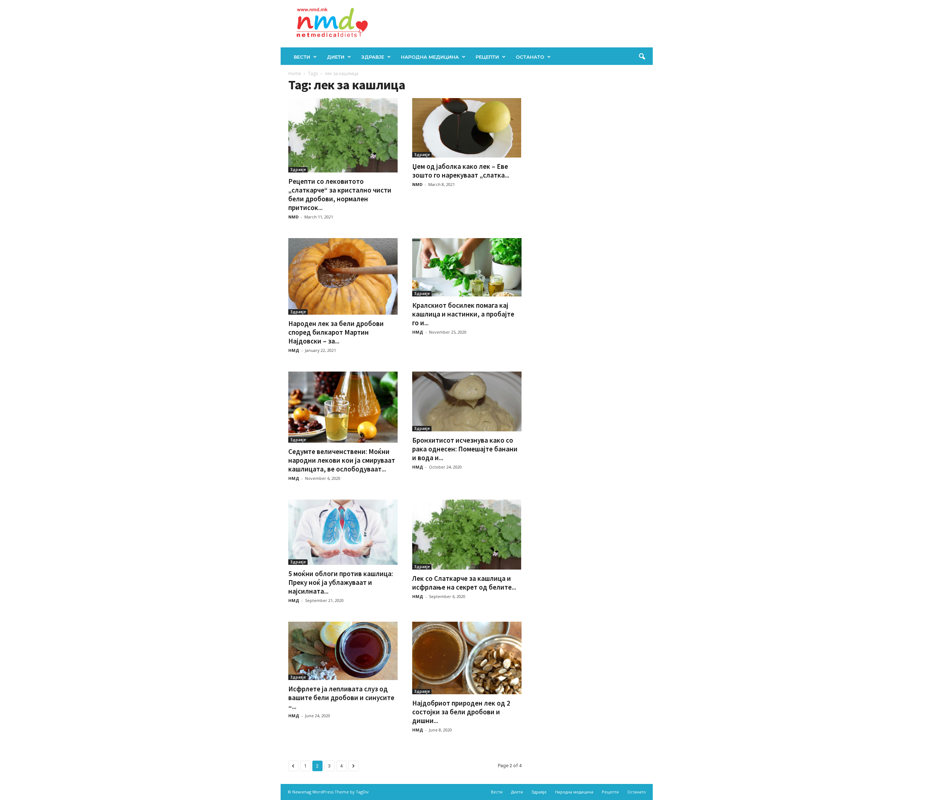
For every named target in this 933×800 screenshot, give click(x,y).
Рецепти (487, 57)
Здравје (372, 57)
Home (294, 73)
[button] (642, 57)
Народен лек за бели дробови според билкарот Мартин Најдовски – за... (336, 332)
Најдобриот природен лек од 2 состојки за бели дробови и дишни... (461, 712)
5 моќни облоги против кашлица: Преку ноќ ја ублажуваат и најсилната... (340, 582)
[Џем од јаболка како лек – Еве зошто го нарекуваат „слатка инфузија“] (467, 128)
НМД (293, 350)
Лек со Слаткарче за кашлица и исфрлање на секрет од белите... (464, 582)
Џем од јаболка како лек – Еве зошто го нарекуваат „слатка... (460, 170)
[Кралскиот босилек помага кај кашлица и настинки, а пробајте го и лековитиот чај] (467, 267)
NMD (293, 217)
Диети (335, 57)
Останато (530, 57)
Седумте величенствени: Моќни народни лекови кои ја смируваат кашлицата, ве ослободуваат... (341, 460)
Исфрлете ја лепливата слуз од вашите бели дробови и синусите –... (341, 697)
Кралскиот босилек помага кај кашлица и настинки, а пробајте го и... (463, 314)
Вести (302, 57)
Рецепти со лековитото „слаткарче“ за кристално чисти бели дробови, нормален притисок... (339, 194)
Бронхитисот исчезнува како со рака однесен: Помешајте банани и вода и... (465, 449)
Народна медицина (430, 57)
